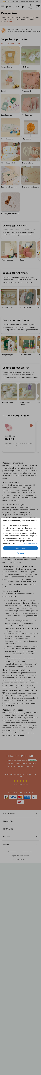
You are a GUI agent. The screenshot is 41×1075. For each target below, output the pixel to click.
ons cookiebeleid (30, 543)
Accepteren (20, 548)
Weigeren (20, 553)
